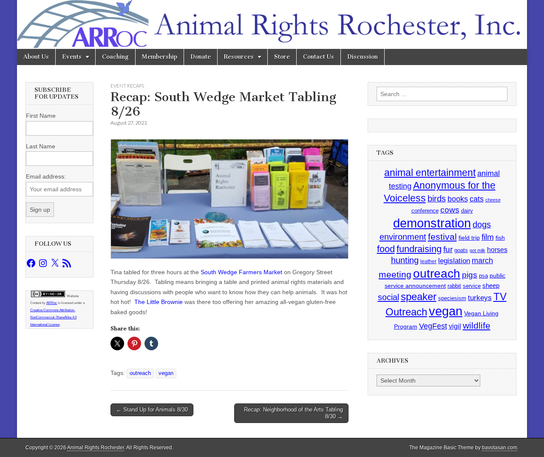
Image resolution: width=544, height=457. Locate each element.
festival (442, 236)
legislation (454, 260)
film (488, 237)
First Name (41, 115)
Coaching (115, 56)
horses (497, 249)
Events (72, 56)
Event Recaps (127, 85)
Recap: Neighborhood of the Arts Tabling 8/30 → (293, 413)
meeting (395, 275)
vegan (166, 373)
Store (282, 56)
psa (483, 275)
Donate (200, 56)
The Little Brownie (158, 301)
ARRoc (51, 303)
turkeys (480, 298)
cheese (493, 199)
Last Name (40, 146)
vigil (455, 326)
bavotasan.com (499, 448)
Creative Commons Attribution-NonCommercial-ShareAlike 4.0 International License (53, 317)
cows (449, 209)
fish (500, 238)
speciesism (452, 298)
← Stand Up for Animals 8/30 (152, 409)
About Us (36, 56)
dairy (467, 210)
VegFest (433, 326)
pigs (469, 274)
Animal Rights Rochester (95, 448)
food (386, 249)
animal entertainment (430, 172)
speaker (418, 296)
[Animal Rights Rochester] (272, 24)
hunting (405, 260)
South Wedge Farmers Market (241, 272)
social (388, 297)
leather (428, 261)
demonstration (432, 223)
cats (477, 199)
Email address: (46, 176)
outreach (140, 373)
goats (461, 250)
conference (425, 210)
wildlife (476, 325)
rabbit (454, 286)
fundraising (419, 249)
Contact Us (318, 56)
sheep (490, 285)
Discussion (362, 56)
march (482, 260)
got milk (477, 250)
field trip (469, 237)
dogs (482, 224)
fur (448, 249)
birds (437, 198)
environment (403, 236)
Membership (159, 56)
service (472, 286)
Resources (239, 56)
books (458, 198)
